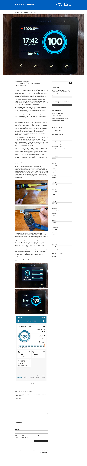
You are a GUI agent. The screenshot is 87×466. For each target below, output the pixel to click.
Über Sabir (26, 12)
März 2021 (54, 198)
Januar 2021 (54, 201)
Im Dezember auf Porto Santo (58, 113)
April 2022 (54, 175)
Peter (27, 81)
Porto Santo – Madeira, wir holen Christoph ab (61, 122)
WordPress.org (55, 249)
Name (16, 416)
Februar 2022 (54, 179)
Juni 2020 (54, 217)
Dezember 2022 (55, 156)
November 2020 (55, 206)
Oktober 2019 (54, 229)
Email (53, 95)
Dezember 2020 (55, 203)
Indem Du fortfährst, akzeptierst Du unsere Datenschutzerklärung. (61, 102)
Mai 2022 (53, 172)
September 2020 (55, 210)
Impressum (54, 256)
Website (17, 429)
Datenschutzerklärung (56, 258)
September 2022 (55, 163)
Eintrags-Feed (54, 244)
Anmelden (54, 241)
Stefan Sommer (55, 144)
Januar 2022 (54, 182)
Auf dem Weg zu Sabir (56, 130)
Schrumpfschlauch (27, 175)
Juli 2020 (53, 215)
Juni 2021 (53, 196)
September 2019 (55, 232)
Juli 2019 (53, 234)
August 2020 (54, 213)
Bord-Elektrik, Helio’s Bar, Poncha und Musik (60, 115)
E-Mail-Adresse (19, 422)
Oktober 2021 (54, 187)
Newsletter (33, 12)
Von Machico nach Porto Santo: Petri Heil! (60, 118)
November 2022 (55, 158)
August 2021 (54, 191)
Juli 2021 (53, 194)
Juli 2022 (53, 168)
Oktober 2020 (54, 208)
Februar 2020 (54, 225)
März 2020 (54, 222)
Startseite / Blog (18, 12)
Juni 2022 (54, 170)
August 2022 (54, 165)
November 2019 (55, 227)
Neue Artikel (55, 99)
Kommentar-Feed (55, 246)
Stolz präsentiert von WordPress (31, 463)
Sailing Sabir (25, 4)
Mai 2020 (54, 220)
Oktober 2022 (54, 161)
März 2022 (54, 177)
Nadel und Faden (58, 146)
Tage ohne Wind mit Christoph (58, 120)
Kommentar (18, 398)
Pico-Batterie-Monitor (23, 116)
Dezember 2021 (55, 184)
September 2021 (55, 189)
